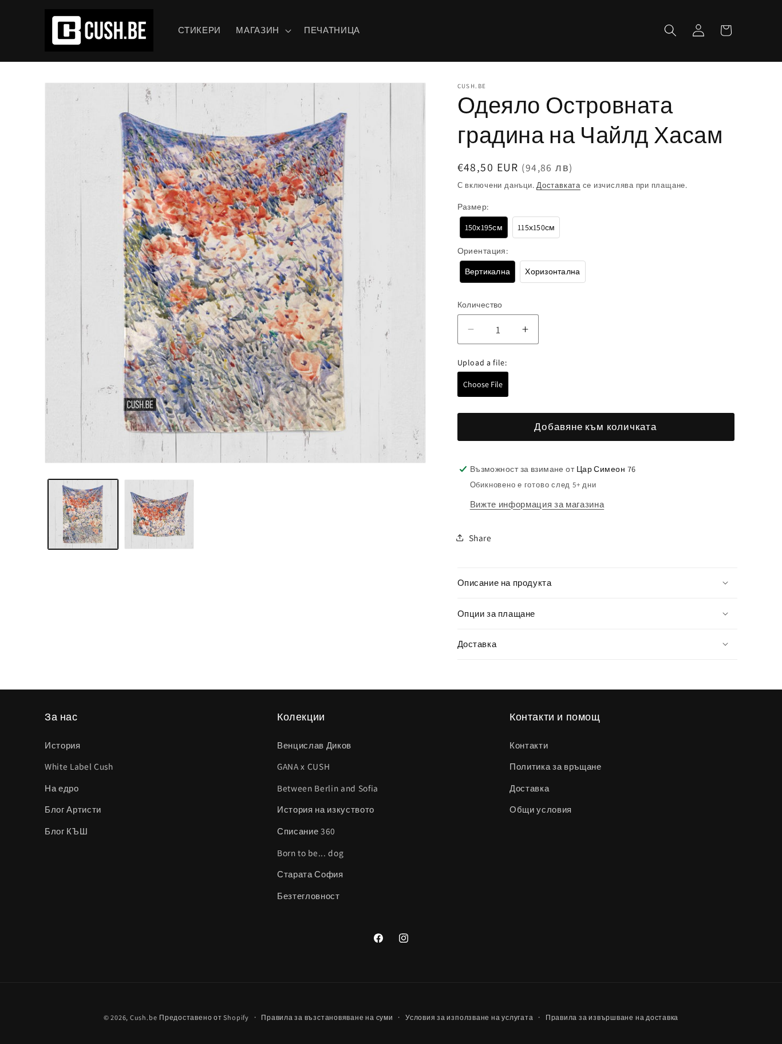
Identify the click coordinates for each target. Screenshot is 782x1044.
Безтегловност (308, 895)
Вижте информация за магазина (537, 503)
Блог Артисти (73, 809)
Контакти (529, 745)
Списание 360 (306, 831)
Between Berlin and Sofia (327, 788)
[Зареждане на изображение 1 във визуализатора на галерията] (83, 514)
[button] (262, 30)
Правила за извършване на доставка (612, 1017)
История (63, 745)
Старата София (310, 874)
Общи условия (541, 809)
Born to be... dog (310, 852)
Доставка (529, 788)
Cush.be (143, 1017)
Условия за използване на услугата (469, 1017)
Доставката (558, 185)
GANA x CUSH (303, 766)
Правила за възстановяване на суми (327, 1017)
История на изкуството (325, 809)
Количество (480, 304)
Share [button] (480, 537)
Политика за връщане (556, 766)
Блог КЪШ (66, 831)
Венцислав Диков (314, 745)
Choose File (483, 384)
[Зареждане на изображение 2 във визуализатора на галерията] (159, 514)
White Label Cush (79, 766)
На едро (62, 788)
